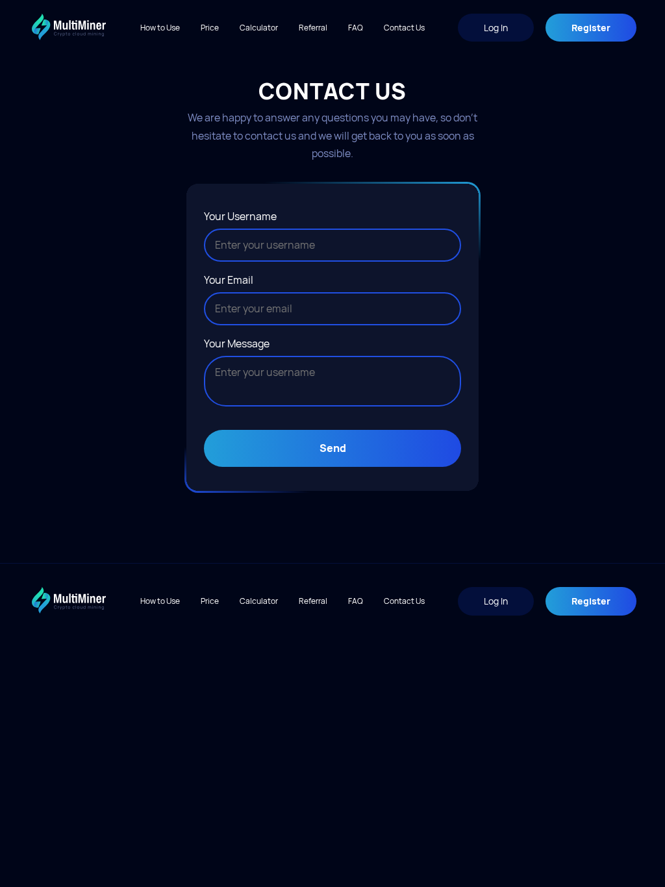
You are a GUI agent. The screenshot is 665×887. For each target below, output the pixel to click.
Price (210, 27)
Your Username (240, 216)
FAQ (355, 27)
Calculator (259, 27)
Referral (313, 27)
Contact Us (404, 27)
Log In (496, 27)
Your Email (228, 280)
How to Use (160, 27)
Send (333, 448)
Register (590, 27)
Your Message (237, 343)
